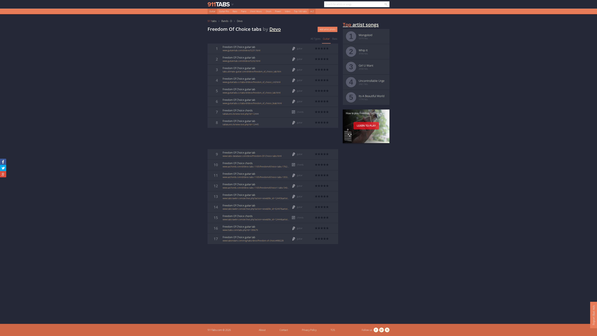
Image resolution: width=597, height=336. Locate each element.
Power (278, 11)
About (262, 330)
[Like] (3, 162)
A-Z (312, 11)
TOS (333, 330)
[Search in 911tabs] (385, 4)
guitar (326, 38)
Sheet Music (256, 11)
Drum (268, 11)
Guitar (212, 11)
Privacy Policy (309, 330)
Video (287, 11)
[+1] (3, 174)
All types (315, 38)
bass (334, 38)
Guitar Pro (224, 11)
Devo (275, 29)
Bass (235, 11)
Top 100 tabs (300, 11)
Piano (243, 11)
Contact (284, 330)
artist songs (361, 24)
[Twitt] (3, 168)
